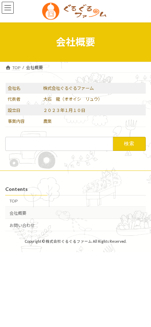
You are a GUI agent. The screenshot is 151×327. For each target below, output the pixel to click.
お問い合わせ (22, 225)
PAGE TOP (140, 310)
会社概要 (17, 213)
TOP (13, 200)
